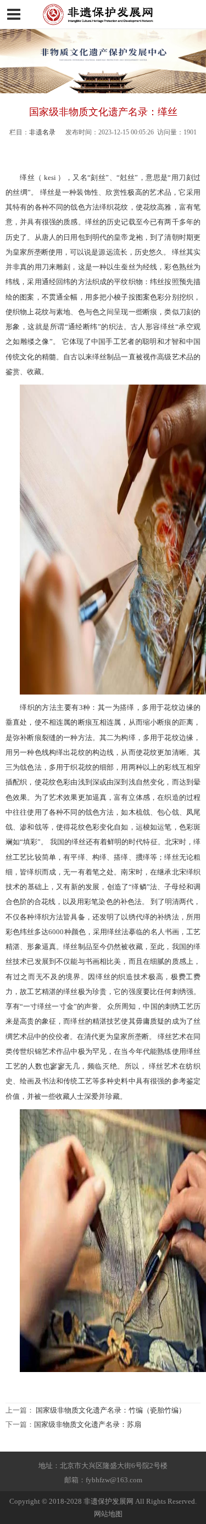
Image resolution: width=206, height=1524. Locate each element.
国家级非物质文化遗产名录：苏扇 (87, 1424)
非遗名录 (42, 132)
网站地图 (108, 1514)
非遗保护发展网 (108, 1501)
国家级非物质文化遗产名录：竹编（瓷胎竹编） (111, 1410)
